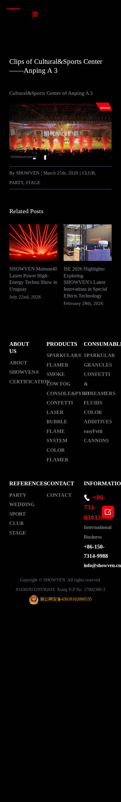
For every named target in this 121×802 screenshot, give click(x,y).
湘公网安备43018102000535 (66, 599)
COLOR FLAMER (58, 454)
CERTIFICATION (23, 381)
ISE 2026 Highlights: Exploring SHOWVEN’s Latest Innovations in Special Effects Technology (88, 243)
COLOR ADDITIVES (98, 417)
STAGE (33, 182)
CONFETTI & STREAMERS (98, 384)
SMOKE (56, 374)
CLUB (88, 172)
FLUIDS (93, 402)
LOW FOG (58, 383)
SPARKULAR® (60, 355)
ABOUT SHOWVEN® (23, 367)
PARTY (16, 182)
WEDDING (21, 504)
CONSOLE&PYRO (60, 393)
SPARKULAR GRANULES (98, 360)
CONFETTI (60, 402)
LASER (55, 412)
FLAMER (58, 365)
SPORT (17, 514)
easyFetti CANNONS (96, 436)
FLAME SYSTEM (57, 436)
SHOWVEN (27, 172)
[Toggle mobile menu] (35, 14)
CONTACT (59, 495)
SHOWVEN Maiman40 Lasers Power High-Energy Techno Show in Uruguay (33, 243)
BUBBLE (57, 421)
